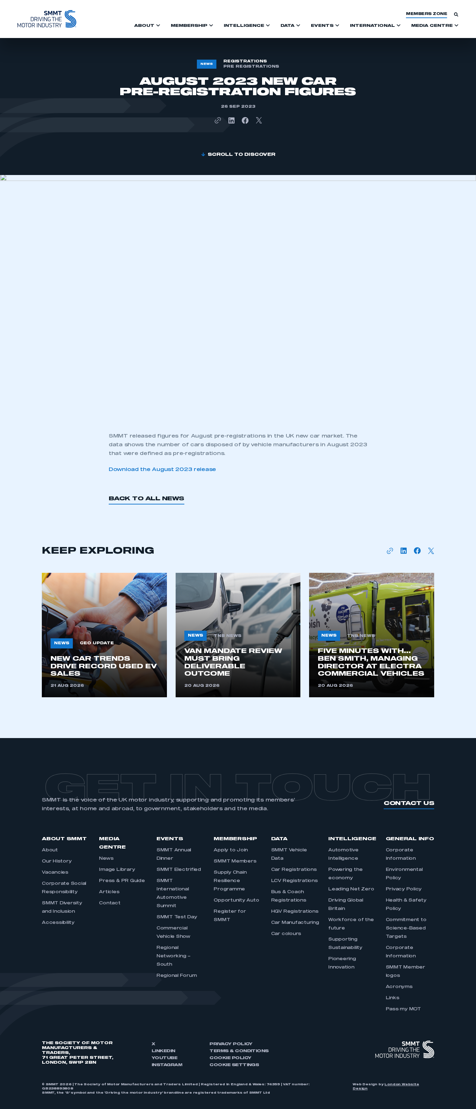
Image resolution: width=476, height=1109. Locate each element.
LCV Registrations (294, 881)
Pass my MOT (403, 1009)
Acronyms (399, 987)
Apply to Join (231, 850)
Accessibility (58, 923)
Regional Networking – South (173, 956)
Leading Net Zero (351, 889)
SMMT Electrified (178, 870)
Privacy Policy (404, 889)
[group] (104, 635)
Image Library (117, 870)
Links (392, 998)
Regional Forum (176, 976)
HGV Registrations (294, 912)
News (106, 859)
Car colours (286, 934)
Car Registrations (294, 870)
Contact (109, 903)
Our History (56, 861)
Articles (109, 892)
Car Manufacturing (295, 923)
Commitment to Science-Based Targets (406, 928)
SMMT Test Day (176, 917)
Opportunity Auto (236, 900)
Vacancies (55, 873)
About (50, 850)
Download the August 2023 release (162, 469)
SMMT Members (235, 861)
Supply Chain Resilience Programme (230, 881)
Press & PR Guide (122, 881)
